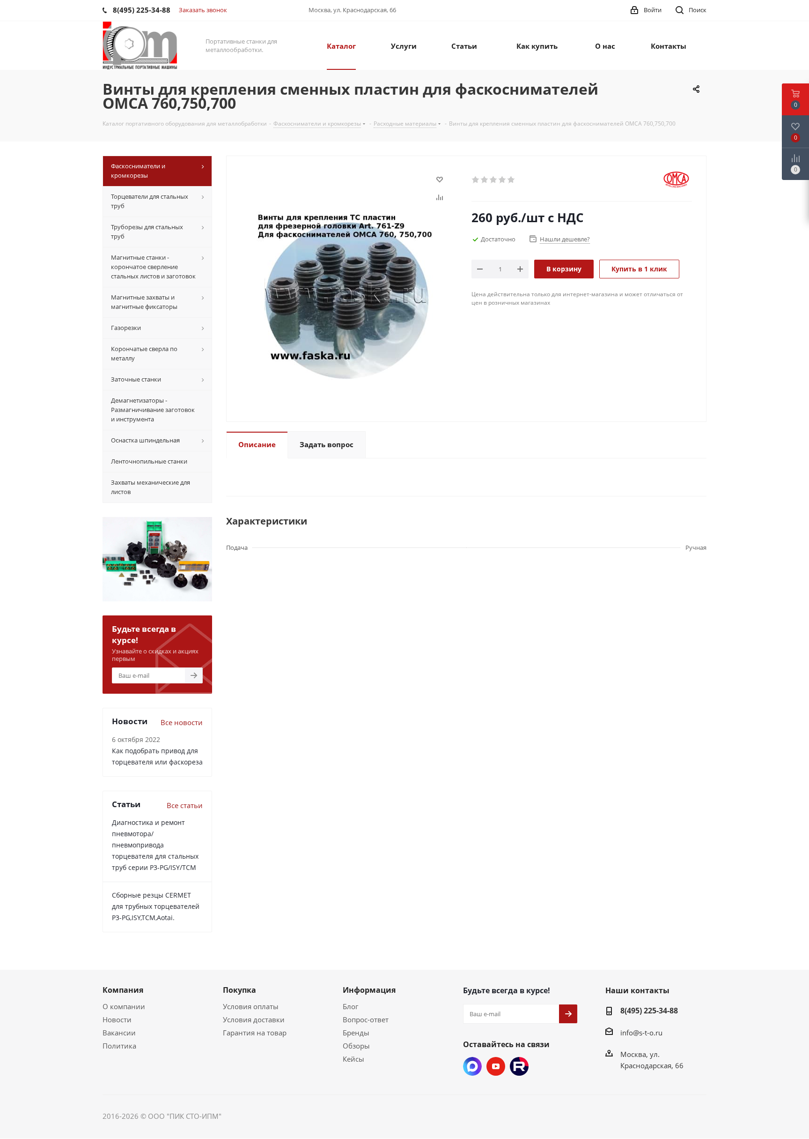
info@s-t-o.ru (641, 1032)
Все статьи (185, 805)
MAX (472, 1066)
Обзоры (356, 1045)
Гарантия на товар (255, 1032)
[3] (493, 180)
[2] (484, 180)
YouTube (495, 1066)
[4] (502, 180)
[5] (511, 180)
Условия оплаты (251, 1006)
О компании (124, 1006)
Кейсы (353, 1059)
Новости (117, 1019)
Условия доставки (254, 1019)
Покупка (239, 990)
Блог (350, 1006)
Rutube (519, 1066)
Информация (369, 990)
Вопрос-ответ (366, 1019)
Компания (123, 990)
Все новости (182, 722)
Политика (119, 1045)
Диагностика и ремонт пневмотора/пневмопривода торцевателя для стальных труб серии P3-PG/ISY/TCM (155, 845)
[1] (475, 180)
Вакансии (119, 1032)
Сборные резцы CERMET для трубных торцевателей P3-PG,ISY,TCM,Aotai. (155, 906)
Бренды (356, 1032)
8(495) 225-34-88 (649, 1010)
